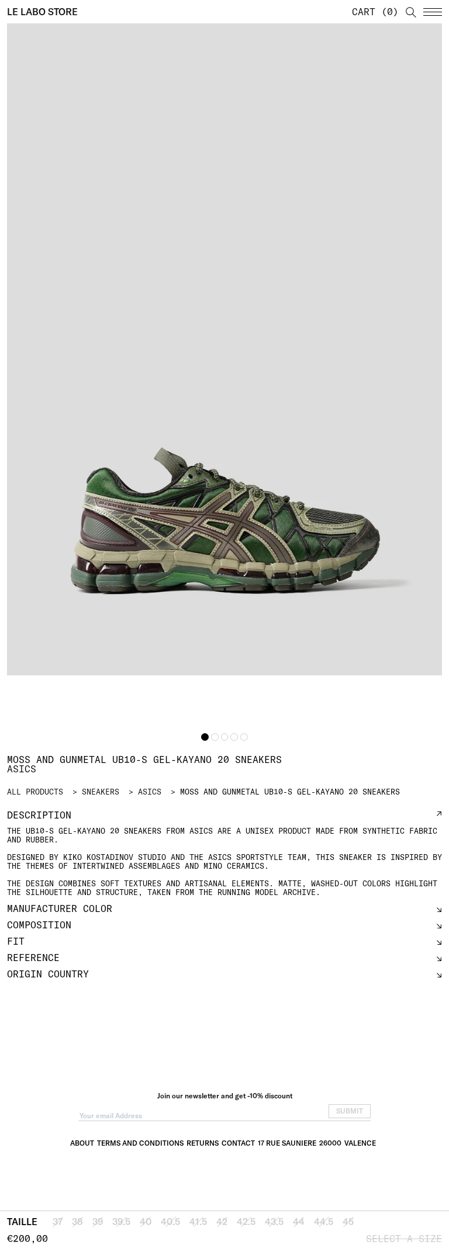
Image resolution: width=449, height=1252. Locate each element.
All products (35, 791)
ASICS (149, 791)
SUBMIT (349, 1111)
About (82, 1143)
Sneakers (100, 791)
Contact (238, 1143)
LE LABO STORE (42, 11)
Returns (202, 1143)
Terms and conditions (140, 1143)
